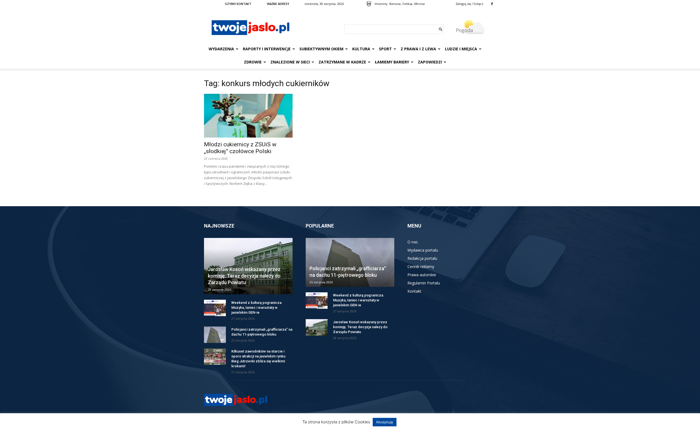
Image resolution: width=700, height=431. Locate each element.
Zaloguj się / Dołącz (469, 4)
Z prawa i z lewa (418, 48)
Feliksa (407, 4)
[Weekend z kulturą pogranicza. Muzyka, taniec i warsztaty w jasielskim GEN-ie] (215, 308)
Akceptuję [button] (384, 422)
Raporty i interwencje (267, 48)
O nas (412, 241)
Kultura (361, 48)
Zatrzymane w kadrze (342, 62)
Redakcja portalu (422, 258)
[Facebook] (492, 4)
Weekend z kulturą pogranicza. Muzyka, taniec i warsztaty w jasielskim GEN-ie (256, 307)
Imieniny (381, 4)
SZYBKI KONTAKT (238, 4)
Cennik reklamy (420, 266)
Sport (385, 48)
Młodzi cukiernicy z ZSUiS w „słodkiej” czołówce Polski (240, 148)
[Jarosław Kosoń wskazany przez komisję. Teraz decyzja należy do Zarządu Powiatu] (317, 327)
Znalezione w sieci (290, 62)
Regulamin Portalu (423, 283)
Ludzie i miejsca (461, 48)
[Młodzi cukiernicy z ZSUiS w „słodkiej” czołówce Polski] (248, 116)
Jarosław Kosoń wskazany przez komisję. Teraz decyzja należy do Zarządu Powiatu (244, 275)
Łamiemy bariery (392, 62)
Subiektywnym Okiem (321, 48)
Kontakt (414, 291)
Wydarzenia (221, 48)
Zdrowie (253, 62)
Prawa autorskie (421, 274)
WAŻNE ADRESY (278, 4)
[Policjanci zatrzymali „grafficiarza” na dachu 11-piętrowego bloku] (215, 335)
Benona (395, 4)
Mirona (419, 4)
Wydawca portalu (422, 250)
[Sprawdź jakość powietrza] (369, 4)
